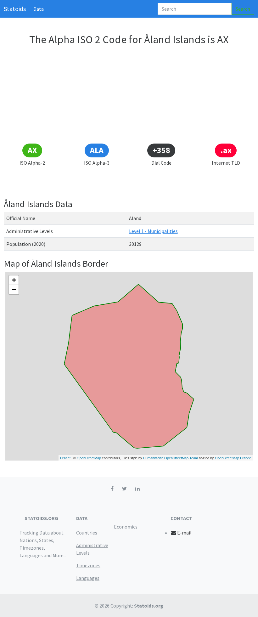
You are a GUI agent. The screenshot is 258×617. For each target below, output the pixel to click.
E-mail (184, 532)
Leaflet (65, 457)
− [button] (14, 289)
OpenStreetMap (89, 457)
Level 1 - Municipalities (153, 231)
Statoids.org (148, 606)
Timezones (88, 565)
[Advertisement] (129, 95)
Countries (86, 532)
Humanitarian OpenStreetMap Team (170, 457)
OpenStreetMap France (233, 457)
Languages (87, 578)
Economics (125, 527)
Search (243, 9)
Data (38, 9)
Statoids (15, 9)
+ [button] (14, 280)
